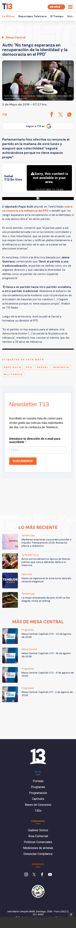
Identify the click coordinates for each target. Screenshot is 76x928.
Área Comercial (38, 836)
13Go (38, 810)
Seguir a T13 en (35, 126)
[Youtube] (50, 875)
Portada (38, 781)
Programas (38, 787)
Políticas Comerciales (38, 842)
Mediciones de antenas (38, 848)
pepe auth (12, 367)
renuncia (61, 367)
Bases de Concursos (38, 804)
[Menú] (70, 7)
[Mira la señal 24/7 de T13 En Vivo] (56, 6)
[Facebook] (42, 875)
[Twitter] (34, 875)
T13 (4, 115)
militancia (13, 374)
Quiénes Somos (38, 830)
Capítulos (38, 799)
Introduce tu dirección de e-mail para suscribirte (34, 440)
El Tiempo (56, 16)
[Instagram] (26, 875)
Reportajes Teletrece (32, 16)
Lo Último (8, 16)
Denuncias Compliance (38, 854)
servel (43, 367)
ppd (29, 367)
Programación (38, 793)
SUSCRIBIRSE (23, 461)
